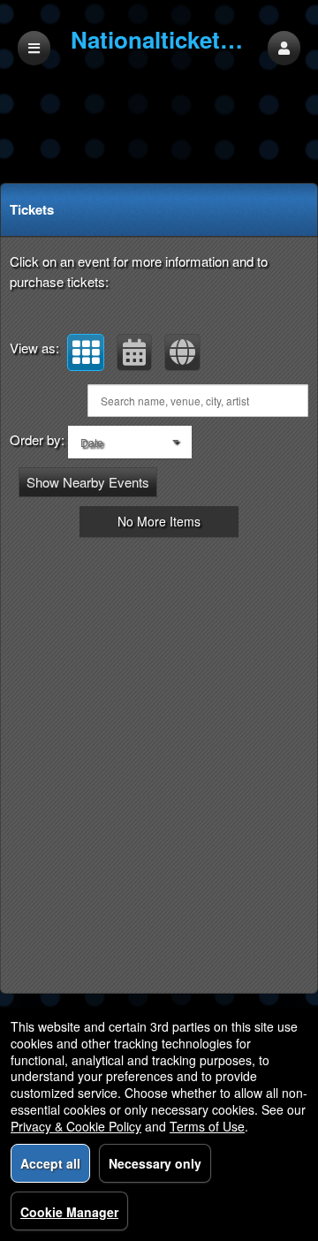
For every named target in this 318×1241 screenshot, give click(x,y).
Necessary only (155, 1163)
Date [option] (91, 442)
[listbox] (130, 442)
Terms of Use (207, 1126)
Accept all (50, 1163)
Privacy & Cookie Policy (76, 1126)
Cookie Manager (69, 1212)
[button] (284, 48)
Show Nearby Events (87, 482)
